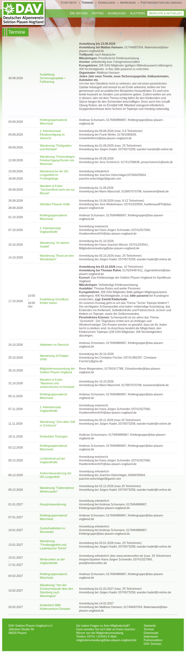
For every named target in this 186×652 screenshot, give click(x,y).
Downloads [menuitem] (106, 2)
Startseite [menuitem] (68, 2)
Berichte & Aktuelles (165, 13)
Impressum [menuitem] (128, 2)
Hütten (97, 13)
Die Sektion (79, 13)
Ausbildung (117, 13)
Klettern (137, 13)
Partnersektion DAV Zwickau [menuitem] (161, 2)
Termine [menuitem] (87, 2)
